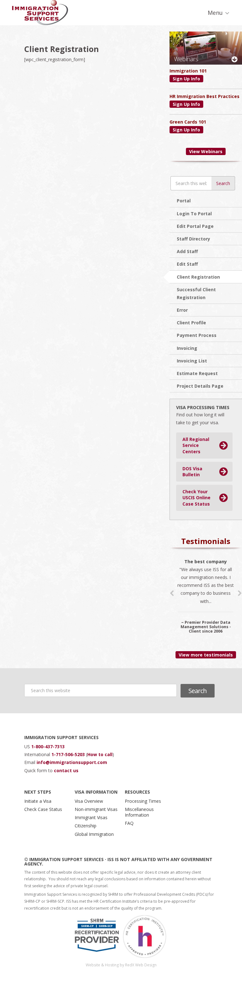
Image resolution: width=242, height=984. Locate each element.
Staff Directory (193, 239)
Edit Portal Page (195, 226)
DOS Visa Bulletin (192, 472)
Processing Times (143, 801)
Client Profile (191, 323)
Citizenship (85, 826)
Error (182, 310)
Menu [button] (215, 12)
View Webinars (205, 151)
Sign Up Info (186, 79)
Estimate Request (197, 373)
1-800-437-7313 (48, 747)
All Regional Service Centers (195, 445)
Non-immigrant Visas (96, 809)
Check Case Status (43, 809)
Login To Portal (194, 214)
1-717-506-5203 (68, 754)
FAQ (129, 823)
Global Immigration (94, 834)
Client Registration (198, 277)
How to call (99, 754)
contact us (66, 770)
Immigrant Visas (91, 817)
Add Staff (187, 251)
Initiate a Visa (37, 801)
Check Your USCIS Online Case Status (196, 498)
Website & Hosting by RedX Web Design (121, 965)
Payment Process (196, 335)
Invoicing (187, 348)
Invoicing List (192, 361)
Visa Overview (89, 801)
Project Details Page (200, 386)
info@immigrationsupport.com (72, 762)
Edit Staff (187, 264)
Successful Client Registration (196, 293)
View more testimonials (206, 655)
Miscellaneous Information (139, 812)
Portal (184, 201)
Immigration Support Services (40, 12)
